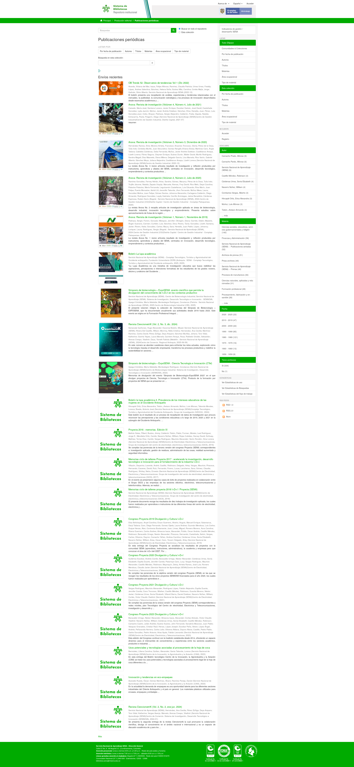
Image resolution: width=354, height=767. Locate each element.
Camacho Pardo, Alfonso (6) (234, 161)
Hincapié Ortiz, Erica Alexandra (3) (237, 198)
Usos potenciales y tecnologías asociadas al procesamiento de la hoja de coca (169, 647)
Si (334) (225, 365)
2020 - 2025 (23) (229, 314)
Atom (228, 416)
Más (100, 736)
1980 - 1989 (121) (230, 337)
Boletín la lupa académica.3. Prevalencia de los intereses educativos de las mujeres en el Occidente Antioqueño (167, 401)
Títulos (138, 51)
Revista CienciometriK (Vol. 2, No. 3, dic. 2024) (152, 324)
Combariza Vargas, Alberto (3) (235, 192)
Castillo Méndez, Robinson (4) (235, 175)
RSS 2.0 (229, 410)
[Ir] (173, 30)
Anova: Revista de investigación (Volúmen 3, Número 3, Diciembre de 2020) (167, 142)
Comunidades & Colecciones (234, 48)
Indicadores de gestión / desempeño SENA (232, 30)
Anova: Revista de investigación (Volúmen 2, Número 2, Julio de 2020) (164, 177)
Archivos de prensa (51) (232, 255)
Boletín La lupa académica (142, 253)
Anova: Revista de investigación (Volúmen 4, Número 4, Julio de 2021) (164, 104)
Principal (107, 20)
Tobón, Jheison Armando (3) (234, 209)
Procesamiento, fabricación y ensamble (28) (236, 296)
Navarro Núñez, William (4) (233, 187)
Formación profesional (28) (234, 289)
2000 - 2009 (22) (229, 325)
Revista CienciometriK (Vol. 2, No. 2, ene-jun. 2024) (155, 706)
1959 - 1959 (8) (228, 354)
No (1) (224, 371)
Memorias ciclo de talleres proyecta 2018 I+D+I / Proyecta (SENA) (162, 489)
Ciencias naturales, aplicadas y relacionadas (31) (237, 282)
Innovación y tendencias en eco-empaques (150, 677)
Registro (225, 139)
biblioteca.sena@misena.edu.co (108, 761)
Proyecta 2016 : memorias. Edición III (147, 429)
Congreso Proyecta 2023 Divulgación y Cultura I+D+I (155, 614)
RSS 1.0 (229, 404)
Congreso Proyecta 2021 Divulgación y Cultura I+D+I (155, 584)
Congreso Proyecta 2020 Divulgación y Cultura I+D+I (155, 555)
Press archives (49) (230, 260)
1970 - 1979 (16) (229, 342)
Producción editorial (123, 20)
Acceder (225, 133)
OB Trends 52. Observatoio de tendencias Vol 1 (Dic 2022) (158, 82)
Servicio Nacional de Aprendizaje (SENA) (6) (236, 168)
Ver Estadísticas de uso (232, 382)
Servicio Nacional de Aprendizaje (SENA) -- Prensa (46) (236, 267)
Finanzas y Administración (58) (235, 238)
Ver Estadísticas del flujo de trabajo (237, 393)
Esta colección (187, 32)
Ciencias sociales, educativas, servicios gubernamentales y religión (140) (237, 229)
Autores (128, 51)
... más (225, 215)
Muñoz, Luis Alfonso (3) (232, 204)
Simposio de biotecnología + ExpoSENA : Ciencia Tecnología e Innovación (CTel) (170, 363)
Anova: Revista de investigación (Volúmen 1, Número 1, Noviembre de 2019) (168, 217)
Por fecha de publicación (111, 51)
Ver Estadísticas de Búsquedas (235, 388)
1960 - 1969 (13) (229, 348)
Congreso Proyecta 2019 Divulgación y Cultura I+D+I (155, 518)
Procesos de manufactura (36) (235, 274)
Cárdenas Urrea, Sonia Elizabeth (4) (238, 181)
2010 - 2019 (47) (229, 320)
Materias (148, 51)
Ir (152, 62)
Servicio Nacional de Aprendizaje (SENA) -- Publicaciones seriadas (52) (236, 246)
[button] (223, 3)
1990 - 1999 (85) (229, 331)
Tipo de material (181, 51)
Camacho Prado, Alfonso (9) (234, 156)
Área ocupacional (163, 51)
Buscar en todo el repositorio (194, 28)
